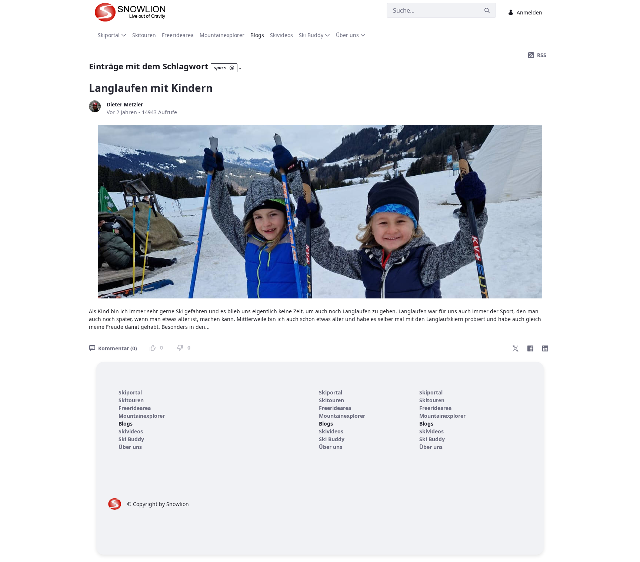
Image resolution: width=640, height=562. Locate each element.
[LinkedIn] (545, 348)
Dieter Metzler (125, 104)
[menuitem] (112, 35)
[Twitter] (515, 348)
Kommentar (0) (117, 348)
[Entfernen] (232, 68)
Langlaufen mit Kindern (151, 88)
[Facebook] (530, 348)
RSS (541, 55)
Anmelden (529, 12)
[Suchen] (487, 10)
